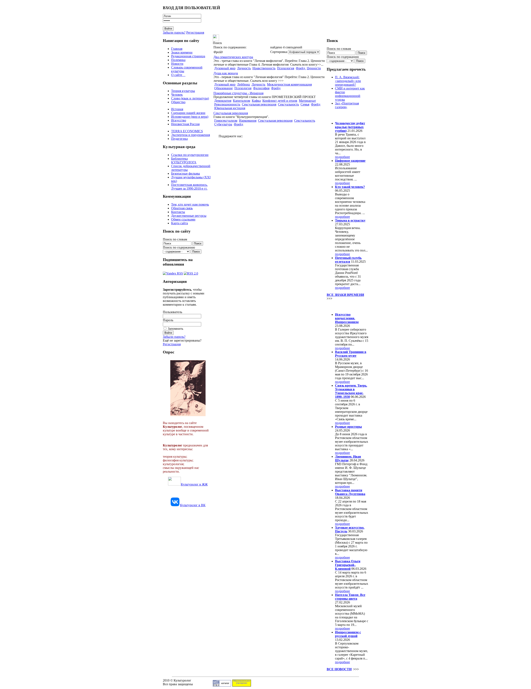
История (177, 109)
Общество (178, 102)
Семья (305, 104)
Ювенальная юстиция (229, 108)
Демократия (222, 100)
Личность (244, 68)
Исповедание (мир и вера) (189, 116)
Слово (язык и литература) (190, 98)
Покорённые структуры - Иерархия (238, 93)
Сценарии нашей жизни (188, 113)
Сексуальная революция (259, 104)
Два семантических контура (233, 57)
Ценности (314, 68)
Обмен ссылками (183, 219)
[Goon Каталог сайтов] (222, 685)
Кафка (256, 100)
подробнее (342, 157)
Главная (176, 48)
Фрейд (301, 68)
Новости (177, 63)
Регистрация (195, 32)
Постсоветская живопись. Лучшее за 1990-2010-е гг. (189, 186)
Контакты (178, 212)
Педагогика (179, 138)
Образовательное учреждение (241, 682)
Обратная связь (182, 208)
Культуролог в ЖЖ (194, 484)
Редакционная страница (188, 56)
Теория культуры (183, 91)
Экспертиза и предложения (190, 135)
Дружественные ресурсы (188, 215)
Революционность (227, 104)
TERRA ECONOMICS (187, 131)
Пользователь (172, 312)
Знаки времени (181, 52)
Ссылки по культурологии (189, 155)
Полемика (178, 60)
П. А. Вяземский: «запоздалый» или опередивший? (348, 80)
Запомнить (175, 328)
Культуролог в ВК (193, 505)
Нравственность (263, 68)
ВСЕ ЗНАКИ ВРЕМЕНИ (345, 295)
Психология (285, 68)
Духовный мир (224, 68)
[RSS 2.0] (191, 272)
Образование (223, 88)
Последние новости (344, 306)
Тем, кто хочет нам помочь (190, 204)
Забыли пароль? (174, 32)
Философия (261, 88)
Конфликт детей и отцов (279, 100)
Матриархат (307, 100)
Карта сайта (179, 223)
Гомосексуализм (225, 120)
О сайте (178, 75)
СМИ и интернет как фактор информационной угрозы (350, 94)
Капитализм (241, 100)
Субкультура (223, 124)
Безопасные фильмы (185, 173)
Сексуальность (288, 104)
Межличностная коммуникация (289, 84)
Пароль (168, 320)
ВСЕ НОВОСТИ (339, 669)
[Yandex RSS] (173, 272)
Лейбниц (243, 84)
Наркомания (247, 120)
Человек (177, 94)
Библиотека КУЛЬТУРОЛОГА (183, 160)
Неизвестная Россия (185, 124)
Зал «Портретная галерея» (347, 105)
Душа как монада (225, 73)
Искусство (178, 120)
